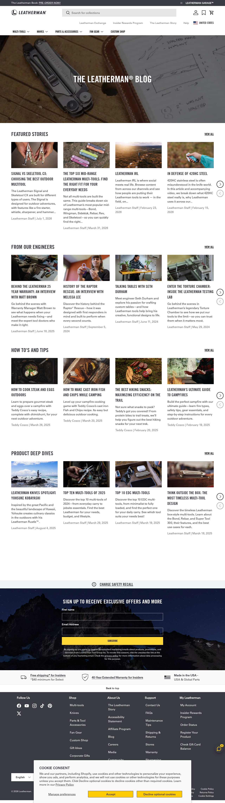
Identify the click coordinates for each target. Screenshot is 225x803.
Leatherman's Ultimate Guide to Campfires (189, 392)
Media (112, 752)
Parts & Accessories (66, 31)
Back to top (112, 688)
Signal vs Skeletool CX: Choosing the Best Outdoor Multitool (32, 179)
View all (209, 134)
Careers (113, 744)
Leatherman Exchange (92, 23)
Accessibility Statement (116, 719)
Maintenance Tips (154, 722)
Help (186, 23)
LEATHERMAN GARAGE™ (200, 3)
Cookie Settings (206, 795)
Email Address (70, 624)
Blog (111, 736)
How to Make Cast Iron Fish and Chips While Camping (84, 392)
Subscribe (113, 640)
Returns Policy (207, 792)
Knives (40, 31)
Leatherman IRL (126, 173)
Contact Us (153, 705)
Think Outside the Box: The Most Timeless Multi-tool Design (187, 498)
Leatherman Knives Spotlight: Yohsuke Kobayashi (33, 495)
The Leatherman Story (163, 23)
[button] (212, 12)
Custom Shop (118, 31)
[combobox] (119, 13)
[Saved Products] (204, 12)
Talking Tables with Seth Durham (134, 289)
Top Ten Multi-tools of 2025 (84, 492)
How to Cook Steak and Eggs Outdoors (32, 392)
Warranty (152, 752)
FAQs (149, 713)
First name (68, 609)
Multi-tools (19, 31)
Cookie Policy (207, 788)
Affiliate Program (119, 729)
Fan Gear (94, 31)
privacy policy (111, 655)
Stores (150, 744)
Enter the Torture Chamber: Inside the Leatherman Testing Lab (190, 291)
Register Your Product (189, 734)
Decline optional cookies (159, 794)
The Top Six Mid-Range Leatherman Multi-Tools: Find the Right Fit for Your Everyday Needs (85, 181)
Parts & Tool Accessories (78, 722)
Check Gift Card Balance (190, 746)
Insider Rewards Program (128, 23)
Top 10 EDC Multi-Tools (132, 492)
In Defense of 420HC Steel (187, 173)
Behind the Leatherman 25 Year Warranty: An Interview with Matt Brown (33, 291)
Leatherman (25, 791)
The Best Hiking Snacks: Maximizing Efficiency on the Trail (137, 395)
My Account (188, 705)
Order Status (188, 724)
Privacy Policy (65, 784)
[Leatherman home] (28, 12)
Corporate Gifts (80, 755)
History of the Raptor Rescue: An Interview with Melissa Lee (83, 291)
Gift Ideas (76, 748)
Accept (110, 794)
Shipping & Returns (153, 734)
